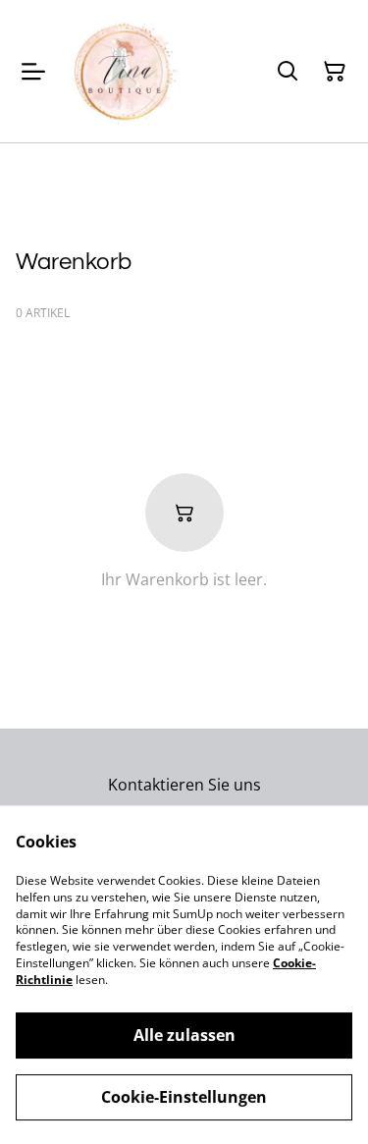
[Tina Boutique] (126, 71)
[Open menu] (33, 71)
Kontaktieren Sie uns (184, 784)
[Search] (287, 71)
